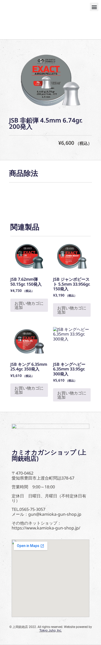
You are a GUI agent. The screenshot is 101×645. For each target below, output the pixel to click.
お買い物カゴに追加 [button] (29, 305)
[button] (94, 7)
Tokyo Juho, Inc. (50, 630)
